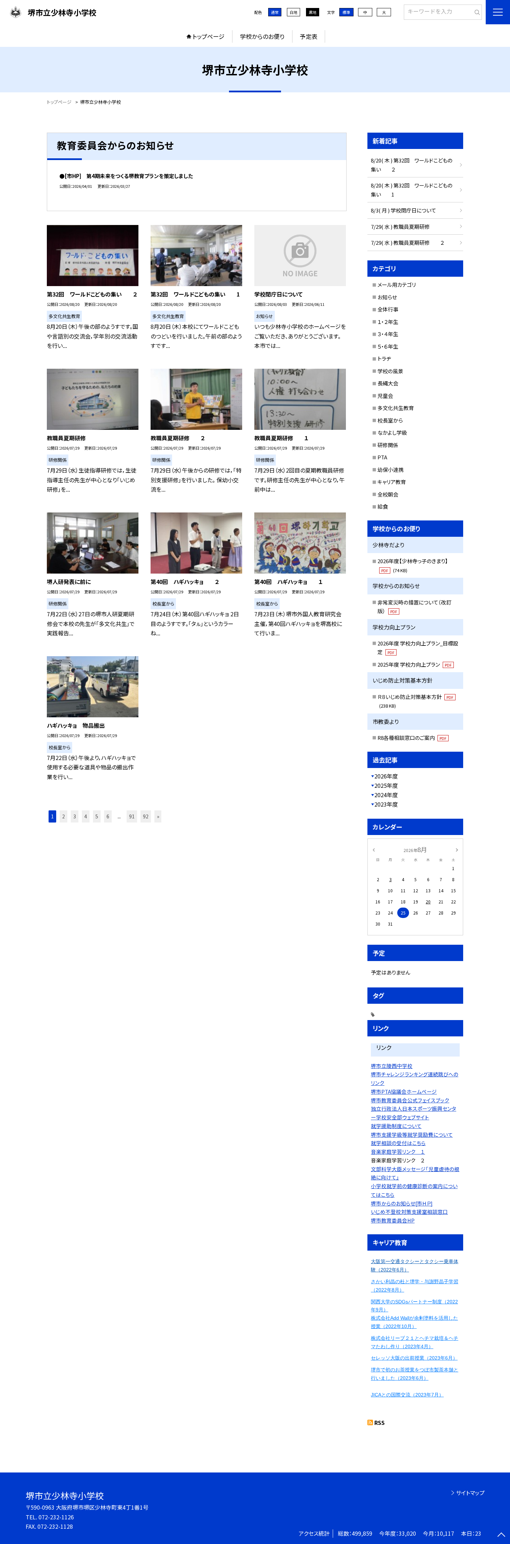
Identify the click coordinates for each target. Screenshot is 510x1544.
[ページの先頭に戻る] (501, 1535)
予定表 (308, 36)
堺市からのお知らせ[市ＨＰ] (402, 1203)
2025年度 (386, 785)
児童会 (385, 395)
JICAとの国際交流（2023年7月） (407, 1394)
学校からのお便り (262, 36)
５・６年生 (387, 346)
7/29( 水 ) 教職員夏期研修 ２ (407, 242)
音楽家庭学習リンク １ (398, 1151)
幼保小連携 (390, 469)
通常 (275, 12)
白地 (293, 12)
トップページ (208, 36)
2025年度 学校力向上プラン (414, 664)
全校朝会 (387, 494)
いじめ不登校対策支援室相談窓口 (409, 1211)
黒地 (312, 12)
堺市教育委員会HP (393, 1220)
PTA (382, 457)
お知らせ (387, 297)
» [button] (158, 816)
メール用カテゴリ (396, 284)
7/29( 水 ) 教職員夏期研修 (400, 226)
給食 (382, 506)
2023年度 (386, 804)
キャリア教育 (391, 481)
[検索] (476, 11)
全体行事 (387, 309)
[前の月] (374, 849)
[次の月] (457, 849)
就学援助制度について (396, 1125)
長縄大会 (387, 383)
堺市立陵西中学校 (392, 1065)
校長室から (390, 420)
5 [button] (96, 816)
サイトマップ (470, 1492)
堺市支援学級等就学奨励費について (412, 1134)
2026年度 (386, 776)
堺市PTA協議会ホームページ (404, 1091)
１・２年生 (387, 321)
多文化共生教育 (395, 407)
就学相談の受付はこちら (398, 1142)
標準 (346, 12)
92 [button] (145, 816)
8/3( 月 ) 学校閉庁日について (403, 210)
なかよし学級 (392, 432)
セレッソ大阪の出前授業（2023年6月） (414, 1358)
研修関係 (387, 445)
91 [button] (132, 816)
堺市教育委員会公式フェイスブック (410, 1100)
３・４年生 (387, 333)
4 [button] (85, 816)
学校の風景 (390, 371)
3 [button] (74, 816)
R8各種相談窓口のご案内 (412, 737)
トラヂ (384, 358)
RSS (379, 1422)
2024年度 (386, 795)
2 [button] (63, 816)
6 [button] (108, 816)
